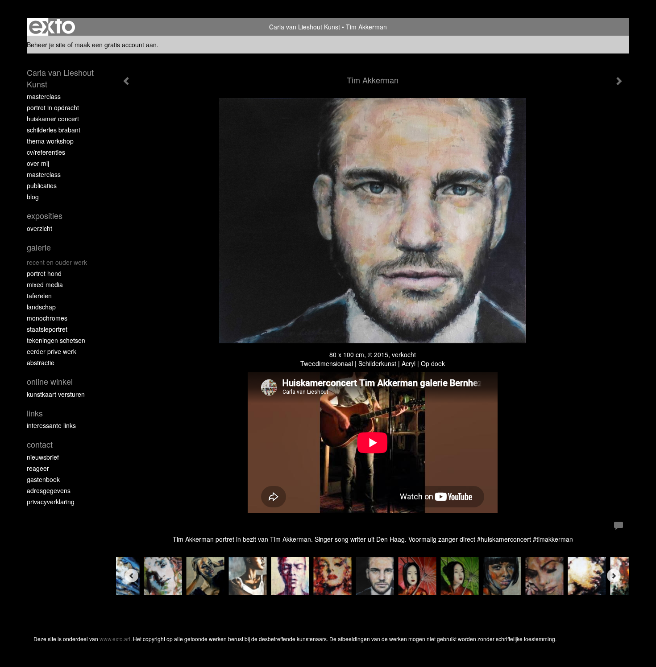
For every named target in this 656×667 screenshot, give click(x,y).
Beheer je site (46, 44)
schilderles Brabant (53, 129)
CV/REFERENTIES (46, 152)
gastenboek (43, 479)
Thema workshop (50, 140)
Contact (40, 444)
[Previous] (131, 575)
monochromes (47, 317)
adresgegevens (49, 490)
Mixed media (45, 284)
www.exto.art (115, 638)
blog (33, 196)
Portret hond (44, 273)
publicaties (42, 185)
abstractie (40, 362)
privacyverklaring (51, 501)
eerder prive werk (51, 351)
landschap (41, 306)
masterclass (44, 96)
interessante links (51, 425)
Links (35, 413)
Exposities (44, 215)
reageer (38, 468)
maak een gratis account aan (116, 44)
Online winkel (50, 381)
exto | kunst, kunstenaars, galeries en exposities (52, 27)
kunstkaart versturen (56, 394)
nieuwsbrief (43, 457)
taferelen (39, 295)
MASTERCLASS (44, 174)
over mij (38, 163)
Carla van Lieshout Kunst (304, 26)
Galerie (39, 247)
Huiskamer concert (53, 118)
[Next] (613, 575)
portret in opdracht (53, 107)
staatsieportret (47, 329)
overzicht (39, 228)
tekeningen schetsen (56, 340)
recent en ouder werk (57, 262)
